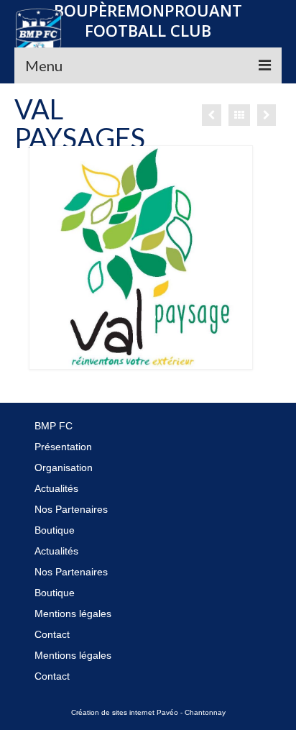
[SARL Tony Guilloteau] (266, 115)
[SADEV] (211, 115)
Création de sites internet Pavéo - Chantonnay (148, 712)
